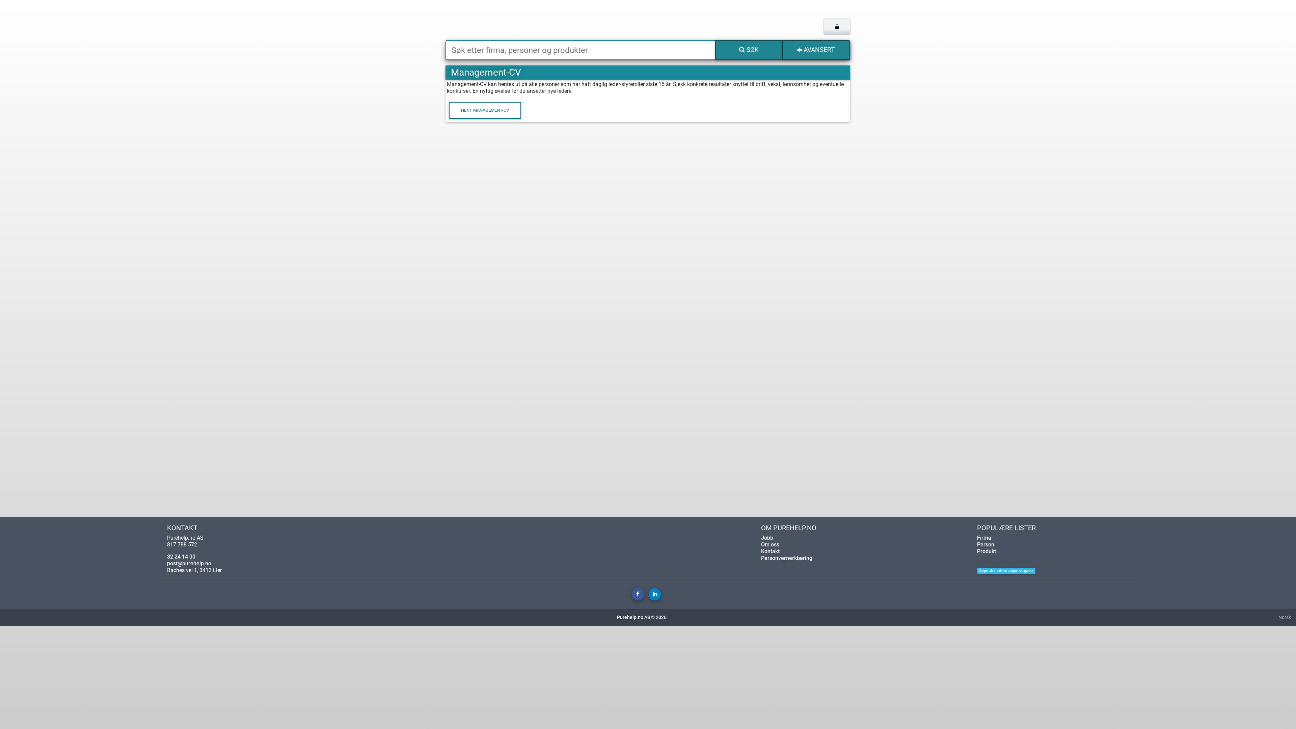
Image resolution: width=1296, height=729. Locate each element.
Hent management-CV (485, 110)
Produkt (986, 551)
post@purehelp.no (189, 563)
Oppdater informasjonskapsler (1006, 570)
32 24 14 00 (181, 557)
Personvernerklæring (786, 558)
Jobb (767, 538)
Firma (984, 538)
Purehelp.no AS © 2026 (642, 617)
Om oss (770, 544)
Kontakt (770, 551)
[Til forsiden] (530, 20)
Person (985, 544)
